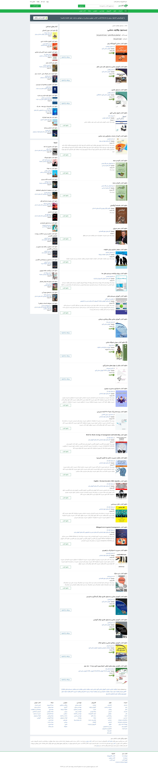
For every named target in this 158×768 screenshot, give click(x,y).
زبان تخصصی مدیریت (104, 536)
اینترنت (94, 705)
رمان (126, 707)
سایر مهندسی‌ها (77, 720)
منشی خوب (94, 122)
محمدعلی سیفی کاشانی (107, 414)
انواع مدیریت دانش (95, 469)
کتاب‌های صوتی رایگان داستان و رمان (43, 34)
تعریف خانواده (69, 259)
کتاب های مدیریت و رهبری (102, 559)
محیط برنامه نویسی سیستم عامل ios (80, 285)
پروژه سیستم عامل (96, 283)
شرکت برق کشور (98, 147)
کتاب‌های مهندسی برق (104, 141)
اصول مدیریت (78, 398)
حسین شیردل (110, 646)
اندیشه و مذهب (108, 707)
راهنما (38, 1)
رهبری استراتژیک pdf (103, 400)
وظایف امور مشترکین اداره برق (89, 145)
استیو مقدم (110, 576)
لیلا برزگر (111, 345)
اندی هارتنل (47, 76)
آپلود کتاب (35, 6)
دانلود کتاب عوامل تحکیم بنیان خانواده (115, 250)
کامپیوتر (109, 11)
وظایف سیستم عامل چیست (96, 309)
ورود (47, 1)
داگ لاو (48, 109)
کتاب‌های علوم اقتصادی (46, 45)
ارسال (98, 746)
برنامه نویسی (93, 711)
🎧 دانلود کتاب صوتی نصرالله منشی (116, 342)
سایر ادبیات (124, 728)
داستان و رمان (37, 707)
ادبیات (120, 11)
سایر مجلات (50, 726)
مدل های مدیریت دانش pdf (102, 467)
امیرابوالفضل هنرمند (45, 305)
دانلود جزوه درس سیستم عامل (91, 305)
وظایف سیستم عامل (71, 689)
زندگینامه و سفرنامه (122, 720)
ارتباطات (108, 648)
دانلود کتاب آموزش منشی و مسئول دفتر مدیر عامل (112, 67)
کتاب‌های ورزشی (48, 285)
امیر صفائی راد (47, 54)
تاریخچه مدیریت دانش (105, 469)
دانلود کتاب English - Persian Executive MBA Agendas (110, 481)
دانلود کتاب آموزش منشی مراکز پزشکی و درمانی (113, 319)
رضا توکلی (48, 87)
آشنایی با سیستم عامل (69, 305)
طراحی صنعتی (78, 705)
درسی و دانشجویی (107, 726)
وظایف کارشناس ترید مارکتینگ (72, 585)
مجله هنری (50, 724)
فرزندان (87, 259)
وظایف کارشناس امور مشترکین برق (101, 149)
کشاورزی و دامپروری (107, 728)
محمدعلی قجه (47, 295)
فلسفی (110, 722)
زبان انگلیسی (82, 444)
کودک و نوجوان (63, 718)
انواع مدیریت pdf (84, 400)
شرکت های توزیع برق (76, 145)
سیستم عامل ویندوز (94, 307)
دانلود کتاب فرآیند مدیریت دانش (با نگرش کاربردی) (112, 458)
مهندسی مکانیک (77, 713)
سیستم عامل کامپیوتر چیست (107, 307)
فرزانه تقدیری (47, 192)
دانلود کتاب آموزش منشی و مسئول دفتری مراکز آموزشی (110, 620)
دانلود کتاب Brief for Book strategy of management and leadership (106, 435)
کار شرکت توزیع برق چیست (85, 149)
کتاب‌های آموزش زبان (47, 240)
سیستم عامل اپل (94, 285)
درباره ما (125, 758)
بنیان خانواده (106, 259)
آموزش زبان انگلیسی (104, 444)
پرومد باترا (110, 116)
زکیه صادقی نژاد (109, 669)
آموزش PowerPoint (99, 671)
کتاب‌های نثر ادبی (106, 165)
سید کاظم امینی (46, 44)
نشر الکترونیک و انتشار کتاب (120, 1)
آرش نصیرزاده (109, 368)
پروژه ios (90, 283)
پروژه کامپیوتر (84, 283)
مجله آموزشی (50, 718)
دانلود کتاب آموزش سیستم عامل (117, 296)
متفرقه (65, 726)
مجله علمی (50, 720)
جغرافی (110, 713)
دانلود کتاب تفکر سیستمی (119, 504)
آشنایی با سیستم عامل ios (105, 285)
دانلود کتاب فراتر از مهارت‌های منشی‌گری (115, 366)
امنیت (94, 709)
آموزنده (108, 347)
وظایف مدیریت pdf (75, 400)
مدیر (108, 235)
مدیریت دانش (92, 467)
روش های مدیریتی (77, 421)
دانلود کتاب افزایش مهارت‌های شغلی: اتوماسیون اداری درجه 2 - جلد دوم (105, 666)
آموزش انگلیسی (95, 444)
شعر (126, 709)
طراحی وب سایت (92, 720)
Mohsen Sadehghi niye (107, 538)
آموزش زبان (124, 726)
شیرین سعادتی (46, 65)
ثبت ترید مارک (83, 585)
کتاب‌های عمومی (106, 118)
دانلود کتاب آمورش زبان (72, 444)
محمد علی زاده (109, 322)
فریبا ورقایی (110, 69)
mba (104, 492)
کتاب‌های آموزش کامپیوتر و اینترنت (101, 278)
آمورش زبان (88, 444)
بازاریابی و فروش (102, 648)
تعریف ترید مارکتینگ (109, 585)
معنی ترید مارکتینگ (68, 583)
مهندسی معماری (77, 709)
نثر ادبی (125, 718)
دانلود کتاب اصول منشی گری (118, 113)
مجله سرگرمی (50, 711)
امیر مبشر (48, 284)
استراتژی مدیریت (81, 402)
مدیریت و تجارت (37, 713)
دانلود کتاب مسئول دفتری (119, 90)
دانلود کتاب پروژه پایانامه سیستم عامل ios (114, 274)
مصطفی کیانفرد (109, 252)
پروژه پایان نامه (105, 283)
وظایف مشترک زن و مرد (79, 259)
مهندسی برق (78, 711)
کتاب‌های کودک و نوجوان (46, 77)
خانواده (91, 259)
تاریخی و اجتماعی (37, 711)
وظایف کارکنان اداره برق (75, 147)
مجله (89, 11)
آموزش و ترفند (92, 707)
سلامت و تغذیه (63, 716)
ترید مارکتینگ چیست (79, 583)
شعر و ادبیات (38, 705)
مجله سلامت (50, 722)
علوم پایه (109, 731)
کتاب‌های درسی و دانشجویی (45, 110)
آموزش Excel (107, 671)
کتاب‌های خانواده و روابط (104, 254)
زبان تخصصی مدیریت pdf (103, 490)
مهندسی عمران (77, 707)
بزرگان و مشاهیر (63, 705)
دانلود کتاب (65, 125)
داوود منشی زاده (118, 39)
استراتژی (65, 402)
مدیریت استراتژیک (71, 402)
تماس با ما (32, 1)
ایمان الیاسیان (109, 553)
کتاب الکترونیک (111, 756)
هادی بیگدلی (47, 171)
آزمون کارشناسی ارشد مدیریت (91, 536)
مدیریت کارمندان (95, 398)
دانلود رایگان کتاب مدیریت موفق (97, 425)
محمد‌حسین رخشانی (45, 98)
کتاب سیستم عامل (84, 307)
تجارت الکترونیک (92, 713)
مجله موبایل (50, 707)
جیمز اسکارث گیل (46, 160)
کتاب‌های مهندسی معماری (46, 56)
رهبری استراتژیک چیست (91, 402)
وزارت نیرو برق (106, 147)
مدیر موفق (85, 235)
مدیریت (105, 235)
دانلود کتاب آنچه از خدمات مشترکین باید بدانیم (113, 136)
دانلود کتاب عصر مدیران (120, 229)
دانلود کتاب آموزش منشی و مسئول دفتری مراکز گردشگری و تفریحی (106, 597)
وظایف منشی (87, 122)
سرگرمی (65, 713)
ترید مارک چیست (89, 583)
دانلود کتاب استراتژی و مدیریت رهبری (115, 389)
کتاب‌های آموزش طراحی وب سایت (44, 88)
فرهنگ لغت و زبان (123, 724)
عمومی (95, 11)
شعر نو (125, 711)
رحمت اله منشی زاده (102, 35)
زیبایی (65, 711)
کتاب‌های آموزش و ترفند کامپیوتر (102, 301)
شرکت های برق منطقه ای (88, 147)
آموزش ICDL (107, 370)
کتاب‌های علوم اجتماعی (104, 393)
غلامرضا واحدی (109, 276)
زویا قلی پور (47, 214)
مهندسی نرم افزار (80, 305)
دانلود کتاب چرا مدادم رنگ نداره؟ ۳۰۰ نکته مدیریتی (112, 412)
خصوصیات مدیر (98, 235)
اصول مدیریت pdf (93, 400)
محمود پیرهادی (109, 46)
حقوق (110, 724)
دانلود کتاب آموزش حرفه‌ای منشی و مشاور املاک (112, 643)
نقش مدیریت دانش (85, 469)
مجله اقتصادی (50, 713)
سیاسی (110, 720)
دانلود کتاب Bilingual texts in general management (111, 527)
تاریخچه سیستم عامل (109, 309)
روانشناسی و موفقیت (36, 709)
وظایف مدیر (91, 235)
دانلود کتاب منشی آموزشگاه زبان (117, 44)
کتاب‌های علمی (48, 132)
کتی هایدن (47, 130)
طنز (126, 713)
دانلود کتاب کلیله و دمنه (120, 183)
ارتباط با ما (124, 756)
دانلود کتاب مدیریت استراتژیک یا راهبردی (114, 550)
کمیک (125, 716)
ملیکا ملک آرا (110, 391)
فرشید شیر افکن (109, 299)
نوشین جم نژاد (47, 203)
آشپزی (65, 707)
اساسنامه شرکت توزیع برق (103, 145)
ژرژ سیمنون (47, 182)
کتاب (114, 743)
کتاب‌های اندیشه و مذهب (46, 172)
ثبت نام (43, 1)
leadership (112, 446)
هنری (66, 724)
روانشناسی (109, 716)
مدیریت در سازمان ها (104, 398)
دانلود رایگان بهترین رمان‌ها (45, 66)
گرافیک (94, 722)
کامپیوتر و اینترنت (92, 724)
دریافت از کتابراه (66, 57)
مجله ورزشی (50, 716)
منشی (107, 122)
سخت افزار (93, 716)
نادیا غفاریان (110, 139)
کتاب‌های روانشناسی (47, 227)
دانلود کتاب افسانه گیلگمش (118, 206)
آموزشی (39, 718)
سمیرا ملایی (110, 599)
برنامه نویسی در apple (66, 285)
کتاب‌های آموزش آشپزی (46, 119)
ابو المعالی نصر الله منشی (114, 35)
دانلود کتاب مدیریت (102, 402)
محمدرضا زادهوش (46, 225)
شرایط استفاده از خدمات (121, 762)
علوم (115, 11)
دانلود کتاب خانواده (98, 259)
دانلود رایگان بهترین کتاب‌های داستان (43, 150)
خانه (125, 11)
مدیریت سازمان (84, 467)
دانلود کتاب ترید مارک (120, 574)
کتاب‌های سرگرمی (48, 308)
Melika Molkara (73, 536)
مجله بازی (51, 709)
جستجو (82, 6)
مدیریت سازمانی (86, 398)
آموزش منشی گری (106, 48)
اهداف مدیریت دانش (75, 467)
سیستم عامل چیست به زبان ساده (71, 307)
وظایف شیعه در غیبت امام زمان (89, 691)
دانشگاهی (99, 95)
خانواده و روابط (64, 709)
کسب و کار (102, 471)
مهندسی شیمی (77, 716)
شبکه (94, 718)
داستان (125, 705)
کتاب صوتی (82, 11)
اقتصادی (110, 705)
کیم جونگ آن (47, 273)
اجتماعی (110, 718)
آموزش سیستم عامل (75, 283)
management (106, 446)
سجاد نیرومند (47, 33)
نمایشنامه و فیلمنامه (122, 722)
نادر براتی (48, 149)
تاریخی (110, 711)
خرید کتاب (112, 760)
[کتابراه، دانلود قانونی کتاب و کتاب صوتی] (111, 53)
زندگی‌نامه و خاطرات (101, 347)
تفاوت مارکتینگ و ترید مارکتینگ (96, 585)
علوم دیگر (109, 733)
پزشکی (110, 709)
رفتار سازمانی (79, 471)
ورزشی (65, 722)
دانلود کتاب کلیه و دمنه (120, 161)
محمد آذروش (47, 238)
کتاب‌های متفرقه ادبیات (46, 263)
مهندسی (102, 11)
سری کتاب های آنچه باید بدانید (101, 583)
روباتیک (79, 718)
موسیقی (65, 720)
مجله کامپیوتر (50, 705)
